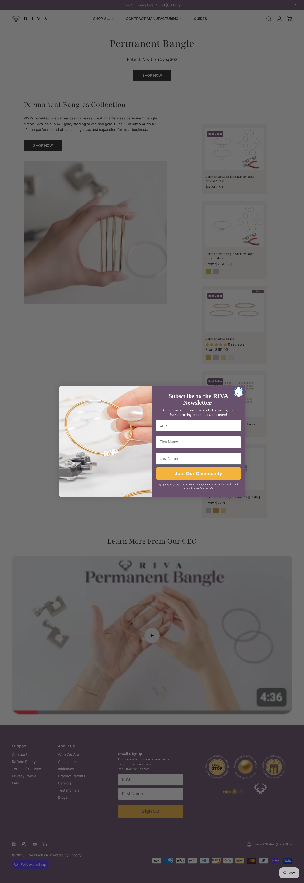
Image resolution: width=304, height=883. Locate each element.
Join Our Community (198, 473)
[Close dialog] (238, 392)
